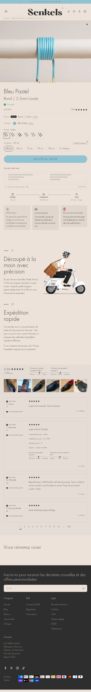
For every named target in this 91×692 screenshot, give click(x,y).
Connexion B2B (33, 604)
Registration (31, 609)
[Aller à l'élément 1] (39, 82)
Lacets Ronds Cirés (18, 18)
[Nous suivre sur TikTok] (23, 668)
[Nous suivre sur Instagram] (17, 668)
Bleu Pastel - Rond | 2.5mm (35, 18)
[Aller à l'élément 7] (55, 82)
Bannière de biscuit (59, 604)
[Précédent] (19, 2)
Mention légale (57, 619)
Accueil (6, 18)
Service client (9, 619)
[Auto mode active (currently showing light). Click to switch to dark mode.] (68, 11)
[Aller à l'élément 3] (44, 82)
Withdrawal (56, 629)
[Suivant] (71, 2)
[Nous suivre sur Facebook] (5, 668)
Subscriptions (31, 614)
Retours (7, 614)
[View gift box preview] (27, 186)
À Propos (7, 624)
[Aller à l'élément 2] (42, 82)
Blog (6, 609)
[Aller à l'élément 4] (47, 82)
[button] (10, 385)
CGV (53, 614)
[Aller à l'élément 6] (52, 82)
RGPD (54, 624)
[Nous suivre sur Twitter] (11, 668)
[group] (16, 369)
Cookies (54, 609)
